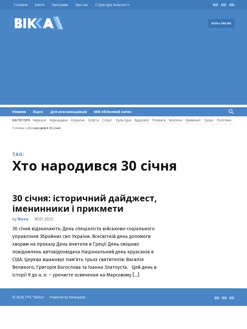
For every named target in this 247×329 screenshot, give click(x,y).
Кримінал (192, 120)
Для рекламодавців (68, 111)
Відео (38, 111)
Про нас (81, 4)
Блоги (39, 4)
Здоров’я (141, 120)
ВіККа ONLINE (221, 23)
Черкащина (58, 120)
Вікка (23, 219)
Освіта (93, 120)
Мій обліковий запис (113, 111)
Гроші (208, 120)
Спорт (107, 120)
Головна (20, 4)
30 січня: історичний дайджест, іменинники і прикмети (84, 203)
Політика (224, 120)
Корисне (78, 120)
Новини (19, 111)
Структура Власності (112, 4)
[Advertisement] (123, 71)
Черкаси (39, 120)
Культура (123, 120)
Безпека (175, 120)
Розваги (158, 120)
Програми (60, 4)
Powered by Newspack (67, 297)
